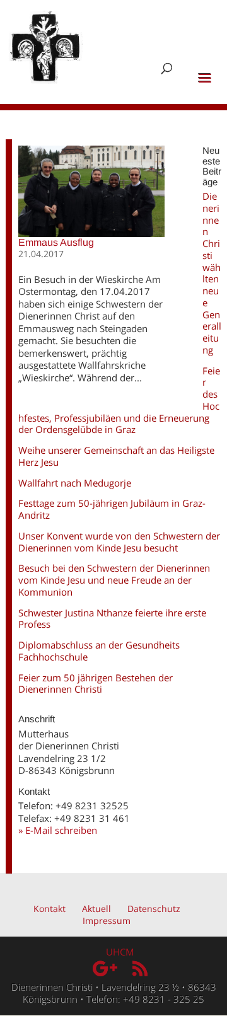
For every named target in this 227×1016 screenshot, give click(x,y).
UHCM (120, 951)
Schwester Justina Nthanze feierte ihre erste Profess (112, 618)
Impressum (107, 921)
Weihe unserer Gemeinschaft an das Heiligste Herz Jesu (116, 456)
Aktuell (96, 909)
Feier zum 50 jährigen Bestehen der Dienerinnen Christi (95, 683)
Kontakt (49, 909)
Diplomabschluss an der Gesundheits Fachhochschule (99, 650)
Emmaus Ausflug (56, 242)
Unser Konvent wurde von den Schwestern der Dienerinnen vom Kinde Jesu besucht (119, 541)
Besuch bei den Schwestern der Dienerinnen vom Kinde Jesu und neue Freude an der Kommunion (114, 580)
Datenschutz (153, 909)
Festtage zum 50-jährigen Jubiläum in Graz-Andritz (112, 509)
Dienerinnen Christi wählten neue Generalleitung (211, 273)
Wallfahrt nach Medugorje (74, 482)
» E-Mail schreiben (57, 830)
